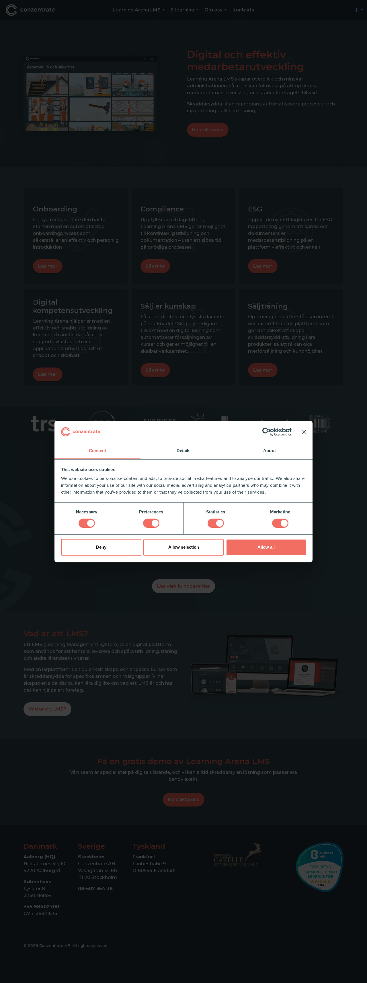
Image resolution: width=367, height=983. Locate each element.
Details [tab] (184, 450)
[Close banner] (304, 432)
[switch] (151, 523)
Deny (101, 547)
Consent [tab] (97, 450)
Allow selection (183, 547)
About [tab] (269, 450)
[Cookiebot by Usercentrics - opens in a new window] (266, 431)
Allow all (266, 547)
